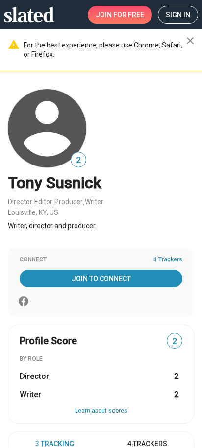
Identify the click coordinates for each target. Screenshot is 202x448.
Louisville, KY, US (33, 212)
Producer (68, 202)
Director (20, 202)
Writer (94, 202)
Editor (43, 202)
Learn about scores (101, 410)
